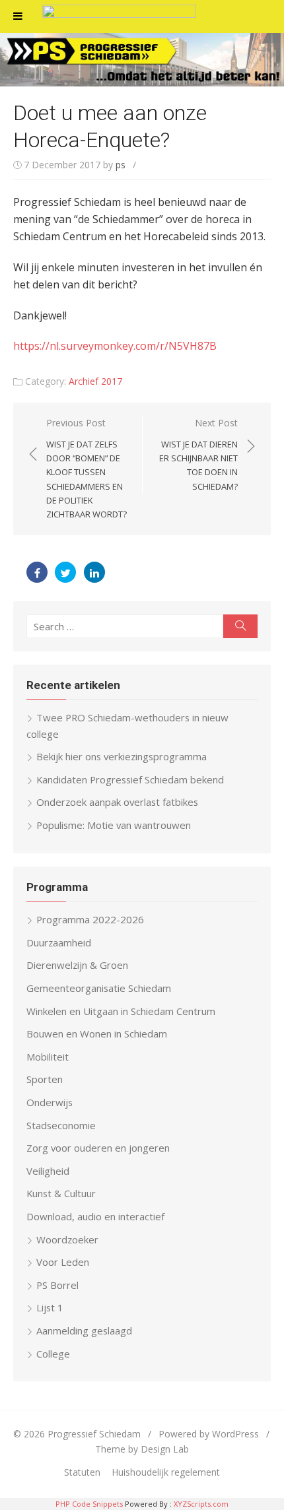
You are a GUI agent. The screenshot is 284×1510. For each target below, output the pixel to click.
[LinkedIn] (94, 572)
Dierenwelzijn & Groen (77, 964)
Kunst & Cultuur (61, 1193)
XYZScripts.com (201, 1504)
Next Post (198, 454)
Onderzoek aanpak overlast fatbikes (117, 801)
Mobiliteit (47, 1056)
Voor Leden (62, 1261)
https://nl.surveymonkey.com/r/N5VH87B (115, 346)
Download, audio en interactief (95, 1216)
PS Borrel (57, 1285)
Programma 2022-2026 (90, 919)
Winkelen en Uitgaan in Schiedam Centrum (120, 1011)
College (53, 1353)
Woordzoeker (67, 1239)
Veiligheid (47, 1170)
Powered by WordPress (209, 1434)
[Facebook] (37, 572)
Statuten (82, 1472)
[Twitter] (65, 572)
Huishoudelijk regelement (166, 1472)
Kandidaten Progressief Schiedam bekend (130, 779)
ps (120, 164)
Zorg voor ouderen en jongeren (98, 1147)
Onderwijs (49, 1102)
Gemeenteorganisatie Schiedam (98, 988)
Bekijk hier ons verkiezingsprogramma (121, 756)
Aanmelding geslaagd (84, 1330)
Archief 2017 (95, 381)
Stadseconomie (61, 1125)
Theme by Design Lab (142, 1449)
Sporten (44, 1079)
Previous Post (86, 467)
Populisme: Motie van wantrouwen (113, 825)
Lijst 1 (49, 1307)
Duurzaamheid (58, 942)
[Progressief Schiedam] (142, 59)
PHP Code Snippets (89, 1504)
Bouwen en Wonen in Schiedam (96, 1033)
